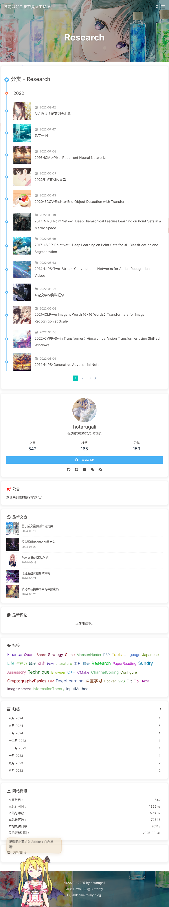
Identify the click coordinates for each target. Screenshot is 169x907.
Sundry (145, 663)
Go (136, 681)
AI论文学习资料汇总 (49, 295)
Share (41, 654)
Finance (14, 654)
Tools (117, 654)
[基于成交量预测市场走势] (12, 528)
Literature (63, 663)
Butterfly (97, 889)
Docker (110, 681)
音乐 (50, 663)
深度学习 (93, 680)
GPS (121, 681)
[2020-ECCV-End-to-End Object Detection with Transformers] (22, 199)
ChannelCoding (105, 672)
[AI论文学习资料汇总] (22, 292)
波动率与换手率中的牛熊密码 (40, 589)
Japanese (150, 654)
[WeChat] (92, 469)
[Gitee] (76, 469)
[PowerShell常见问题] (12, 560)
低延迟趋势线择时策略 (36, 573)
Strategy (55, 654)
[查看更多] (160, 709)
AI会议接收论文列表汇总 (53, 114)
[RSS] (100, 469)
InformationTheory (48, 689)
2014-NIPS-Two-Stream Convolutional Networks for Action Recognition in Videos (94, 272)
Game (70, 654)
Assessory (16, 672)
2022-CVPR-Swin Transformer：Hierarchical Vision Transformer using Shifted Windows (97, 341)
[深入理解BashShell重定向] (12, 544)
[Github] (68, 469)
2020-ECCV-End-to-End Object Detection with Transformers (83, 202)
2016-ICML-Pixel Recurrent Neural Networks (71, 158)
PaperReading (124, 663)
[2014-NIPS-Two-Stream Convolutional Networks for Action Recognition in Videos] (22, 269)
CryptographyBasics (26, 680)
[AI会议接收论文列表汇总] (22, 111)
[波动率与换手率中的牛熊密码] (12, 591)
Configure (128, 672)
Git (129, 681)
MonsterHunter (89, 654)
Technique (39, 672)
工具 (77, 663)
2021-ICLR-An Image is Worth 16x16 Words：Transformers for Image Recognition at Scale (90, 317)
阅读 (41, 663)
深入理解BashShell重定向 (38, 542)
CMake (83, 672)
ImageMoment (19, 689)
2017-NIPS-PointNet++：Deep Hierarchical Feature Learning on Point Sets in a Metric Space (98, 224)
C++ (71, 672)
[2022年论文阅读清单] (22, 177)
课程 (32, 663)
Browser (58, 672)
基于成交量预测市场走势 (37, 526)
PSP (106, 654)
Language (131, 654)
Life (11, 663)
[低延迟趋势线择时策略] (12, 576)
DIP (51, 681)
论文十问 (41, 136)
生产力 (21, 663)
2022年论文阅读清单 (50, 180)
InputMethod (77, 689)
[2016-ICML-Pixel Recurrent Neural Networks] (22, 155)
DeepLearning (70, 680)
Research (101, 663)
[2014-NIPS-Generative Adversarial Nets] (22, 362)
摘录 (86, 663)
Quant (29, 654)
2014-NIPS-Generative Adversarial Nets (67, 365)
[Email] (84, 469)
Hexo (144, 681)
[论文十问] (22, 133)
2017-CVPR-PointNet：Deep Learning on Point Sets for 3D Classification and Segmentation (96, 248)
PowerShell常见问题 (35, 557)
